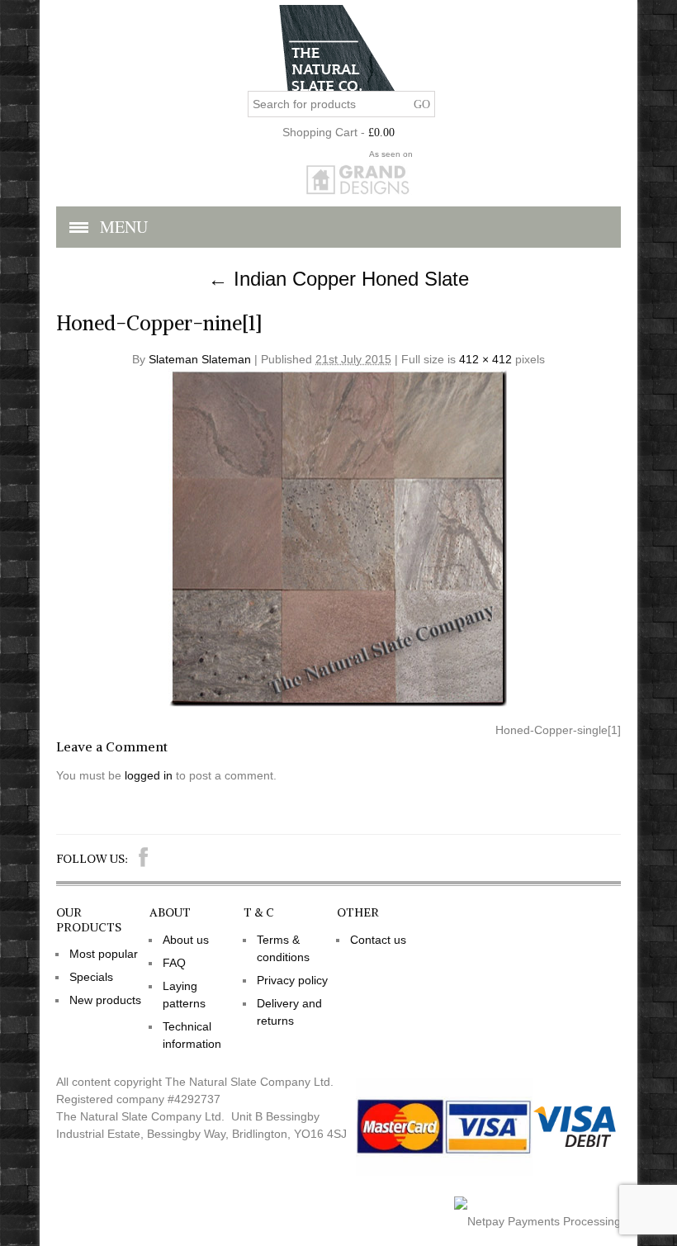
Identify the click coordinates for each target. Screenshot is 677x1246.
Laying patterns (184, 994)
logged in (149, 775)
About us (186, 939)
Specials (91, 976)
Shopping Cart (319, 132)
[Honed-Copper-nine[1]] (338, 704)
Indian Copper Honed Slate (338, 279)
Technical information (192, 1035)
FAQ (174, 962)
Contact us (378, 939)
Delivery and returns (289, 1012)
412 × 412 (485, 359)
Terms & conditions (283, 948)
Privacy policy (292, 980)
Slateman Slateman (200, 359)
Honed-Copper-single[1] (558, 730)
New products (105, 1000)
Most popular (103, 953)
